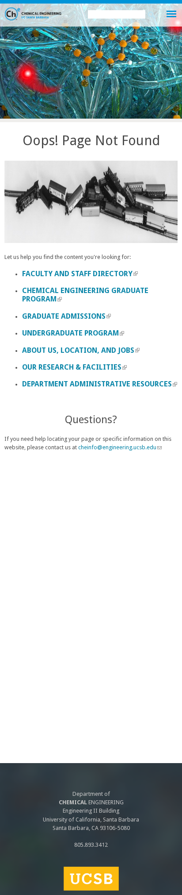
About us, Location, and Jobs (81, 350)
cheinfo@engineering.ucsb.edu (119, 447)
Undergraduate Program (73, 333)
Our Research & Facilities (74, 367)
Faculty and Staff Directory (80, 274)
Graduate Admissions (66, 316)
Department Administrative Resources (99, 384)
